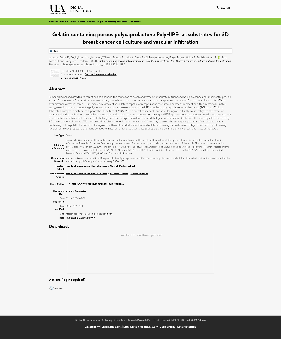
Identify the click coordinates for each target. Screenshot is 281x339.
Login (100, 21)
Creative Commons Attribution (100, 74)
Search (81, 21)
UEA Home (135, 21)
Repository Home (58, 21)
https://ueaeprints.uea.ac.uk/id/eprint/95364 (89, 213)
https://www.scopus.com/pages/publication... (98, 183)
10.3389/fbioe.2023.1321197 (80, 218)
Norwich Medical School (122, 165)
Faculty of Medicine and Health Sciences (86, 165)
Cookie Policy (167, 327)
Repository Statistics (116, 21)
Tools (55, 51)
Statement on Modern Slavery (140, 327)
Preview (83, 77)
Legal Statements (111, 327)
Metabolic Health (139, 173)
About (73, 21)
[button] (51, 288)
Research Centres (119, 173)
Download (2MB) (69, 77)
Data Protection (186, 327)
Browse (91, 21)
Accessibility (92, 327)
